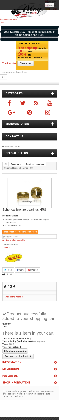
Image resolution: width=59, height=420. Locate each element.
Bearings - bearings (35, 164)
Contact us (14, 136)
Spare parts (16, 164)
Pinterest (34, 270)
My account (11, 369)
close (50, 5)
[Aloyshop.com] (29, 10)
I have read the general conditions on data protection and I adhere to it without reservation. (28, 392)
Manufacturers (18, 123)
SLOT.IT (7, 247)
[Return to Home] (5, 164)
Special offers (17, 153)
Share (21, 270)
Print (9, 274)
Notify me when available (13, 240)
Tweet (9, 270)
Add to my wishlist (14, 297)
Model (5, 216)
